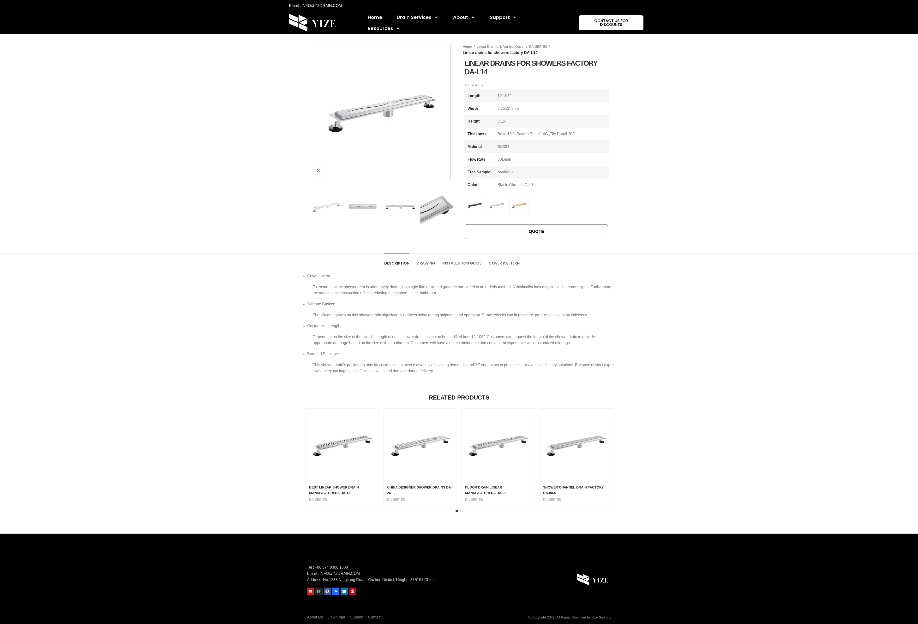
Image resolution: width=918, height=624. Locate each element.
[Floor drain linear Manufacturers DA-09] (498, 445)
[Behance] (335, 591)
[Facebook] (327, 591)
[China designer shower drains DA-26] (420, 445)
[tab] (396, 260)
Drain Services (414, 17)
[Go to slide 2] (461, 511)
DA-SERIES (538, 46)
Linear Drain (486, 46)
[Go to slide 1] (457, 511)
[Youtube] (310, 591)
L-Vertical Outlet (512, 46)
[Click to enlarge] (319, 171)
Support (500, 17)
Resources (380, 28)
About (460, 17)
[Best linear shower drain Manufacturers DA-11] (342, 445)
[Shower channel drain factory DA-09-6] (576, 445)
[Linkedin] (344, 591)
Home (375, 17)
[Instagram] (319, 591)
